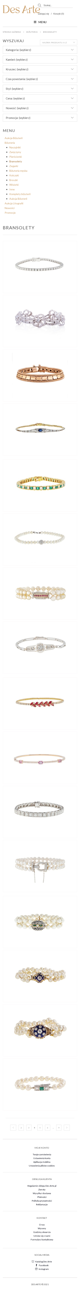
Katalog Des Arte (43, 1261)
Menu (42, 22)
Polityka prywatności (42, 1200)
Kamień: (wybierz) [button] (17, 59)
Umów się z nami (41, 1235)
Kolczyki (14, 175)
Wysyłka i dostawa (42, 1193)
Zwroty (41, 1189)
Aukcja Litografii (14, 203)
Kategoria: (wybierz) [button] (18, 50)
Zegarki (13, 166)
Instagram (44, 1269)
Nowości (10, 208)
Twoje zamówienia (42, 1154)
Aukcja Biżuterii (14, 138)
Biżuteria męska (18, 170)
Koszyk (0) (58, 14)
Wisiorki (14, 184)
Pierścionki (15, 156)
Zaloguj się (43, 14)
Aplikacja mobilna (41, 1162)
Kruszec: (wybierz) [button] (17, 69)
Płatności (42, 1197)
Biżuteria (32, 32)
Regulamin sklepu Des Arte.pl (42, 1185)
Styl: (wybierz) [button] (14, 88)
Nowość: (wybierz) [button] (17, 108)
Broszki (13, 180)
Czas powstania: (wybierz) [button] (22, 79)
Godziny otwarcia (42, 1232)
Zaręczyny (15, 152)
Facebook (44, 1265)
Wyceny (42, 1228)
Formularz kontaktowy (42, 1239)
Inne (12, 189)
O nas (42, 1224)
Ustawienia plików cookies (42, 1165)
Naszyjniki (15, 147)
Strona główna (12, 32)
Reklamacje (42, 1204)
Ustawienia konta (41, 1158)
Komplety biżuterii (20, 194)
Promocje (10, 212)
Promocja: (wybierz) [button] (18, 117)
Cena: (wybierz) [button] (15, 98)
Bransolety (50, 32)
